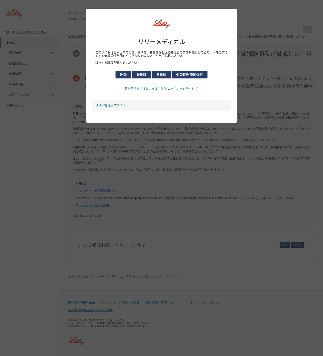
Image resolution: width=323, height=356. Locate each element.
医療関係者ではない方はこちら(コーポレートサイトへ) (161, 89)
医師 (123, 75)
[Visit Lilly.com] (161, 26)
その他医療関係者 (189, 75)
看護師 (161, 75)
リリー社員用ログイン (110, 105)
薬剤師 (141, 75)
